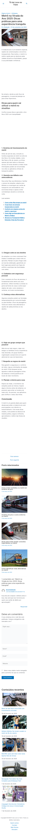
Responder (24, 606)
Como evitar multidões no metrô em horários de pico (14, 488)
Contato (14, 825)
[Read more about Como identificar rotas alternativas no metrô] (14, 558)
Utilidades (14, 13)
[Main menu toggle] (3, 3)
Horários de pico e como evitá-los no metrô (13, 515)
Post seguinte (14, 460)
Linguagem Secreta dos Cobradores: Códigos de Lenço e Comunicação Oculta (13, 806)
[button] (26, 4)
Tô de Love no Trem (15, 3)
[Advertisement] (14, 78)
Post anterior (14, 456)
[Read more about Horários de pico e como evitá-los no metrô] (14, 504)
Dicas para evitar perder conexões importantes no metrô (14, 542)
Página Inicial (6, 13)
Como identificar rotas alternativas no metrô (14, 569)
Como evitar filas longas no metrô (15, 202)
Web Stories (14, 827)
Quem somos (14, 823)
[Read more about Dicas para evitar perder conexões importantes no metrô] (14, 531)
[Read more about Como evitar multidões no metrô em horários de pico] (14, 477)
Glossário (14, 829)
